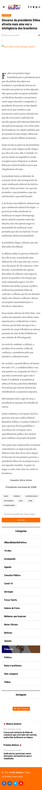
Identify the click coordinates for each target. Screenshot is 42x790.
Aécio (6, 496)
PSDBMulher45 (9, 505)
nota (21, 500)
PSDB (30, 500)
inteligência (8, 500)
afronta (17, 496)
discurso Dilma (31, 496)
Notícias (6, 15)
